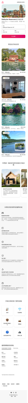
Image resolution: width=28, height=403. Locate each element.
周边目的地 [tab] (15, 348)
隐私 (12, 396)
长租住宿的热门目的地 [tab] (6, 348)
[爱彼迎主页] (3, 2)
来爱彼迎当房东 (21, 2)
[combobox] (13, 27)
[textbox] (7, 32)
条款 (15, 396)
